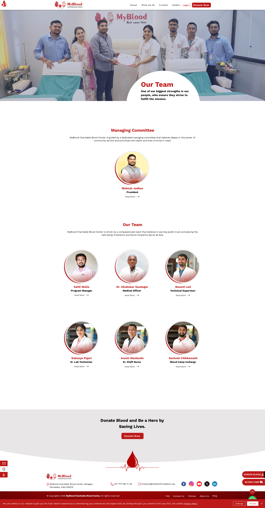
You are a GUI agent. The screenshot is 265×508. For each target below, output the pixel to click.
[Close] (261, 503)
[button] (132, 168)
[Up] (252, 491)
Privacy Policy (190, 503)
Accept (252, 503)
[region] (4, 463)
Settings (239, 503)
